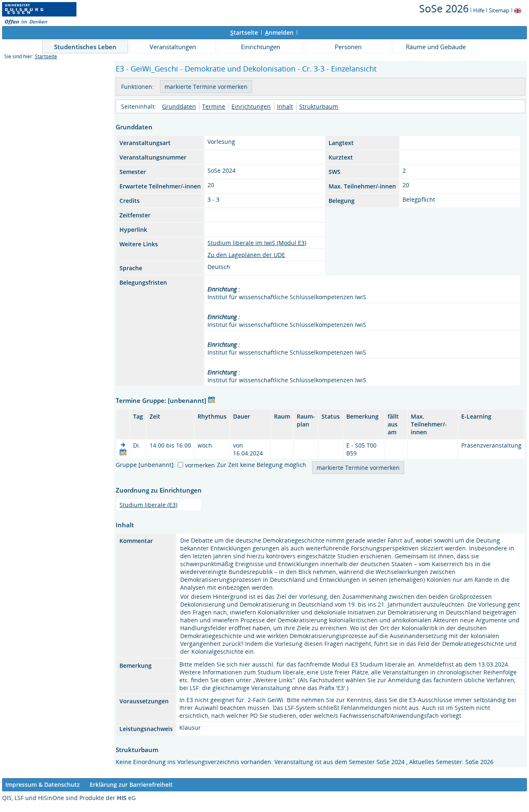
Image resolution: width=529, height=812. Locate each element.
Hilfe (478, 10)
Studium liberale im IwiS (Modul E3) (256, 243)
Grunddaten (179, 106)
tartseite (244, 32)
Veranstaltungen (173, 47)
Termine (213, 106)
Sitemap (499, 10)
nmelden (279, 32)
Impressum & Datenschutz (42, 784)
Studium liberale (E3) (148, 505)
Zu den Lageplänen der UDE (246, 255)
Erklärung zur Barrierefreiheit (131, 784)
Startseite (46, 56)
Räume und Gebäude (436, 47)
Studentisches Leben (85, 47)
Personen (348, 47)
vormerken (200, 465)
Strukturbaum (318, 106)
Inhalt (285, 106)
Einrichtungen (260, 47)
